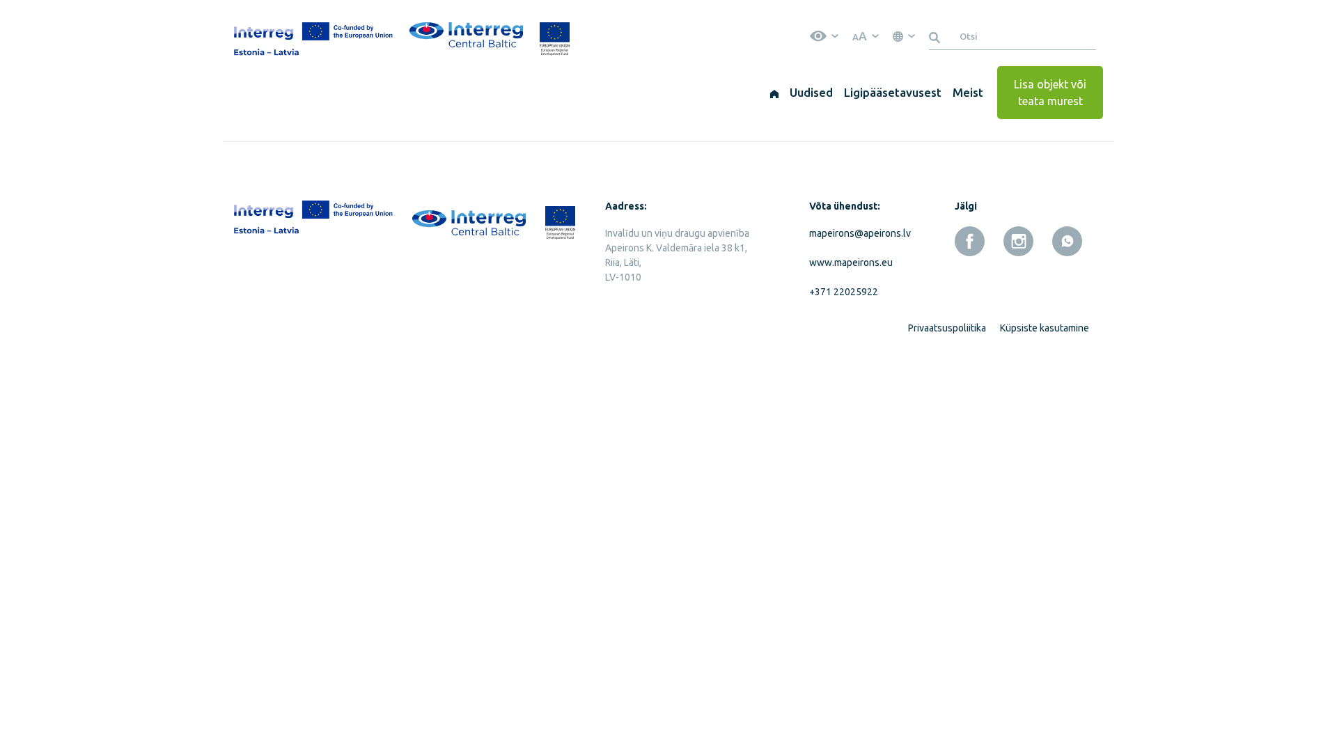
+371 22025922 (843, 291)
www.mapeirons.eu (851, 262)
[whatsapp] (1067, 241)
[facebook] (970, 241)
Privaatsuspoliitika (947, 328)
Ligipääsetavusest (892, 92)
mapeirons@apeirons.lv (857, 233)
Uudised (811, 92)
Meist (968, 92)
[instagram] (1018, 241)
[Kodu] (774, 93)
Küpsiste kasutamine (1044, 328)
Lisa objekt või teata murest (1050, 92)
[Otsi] (937, 36)
